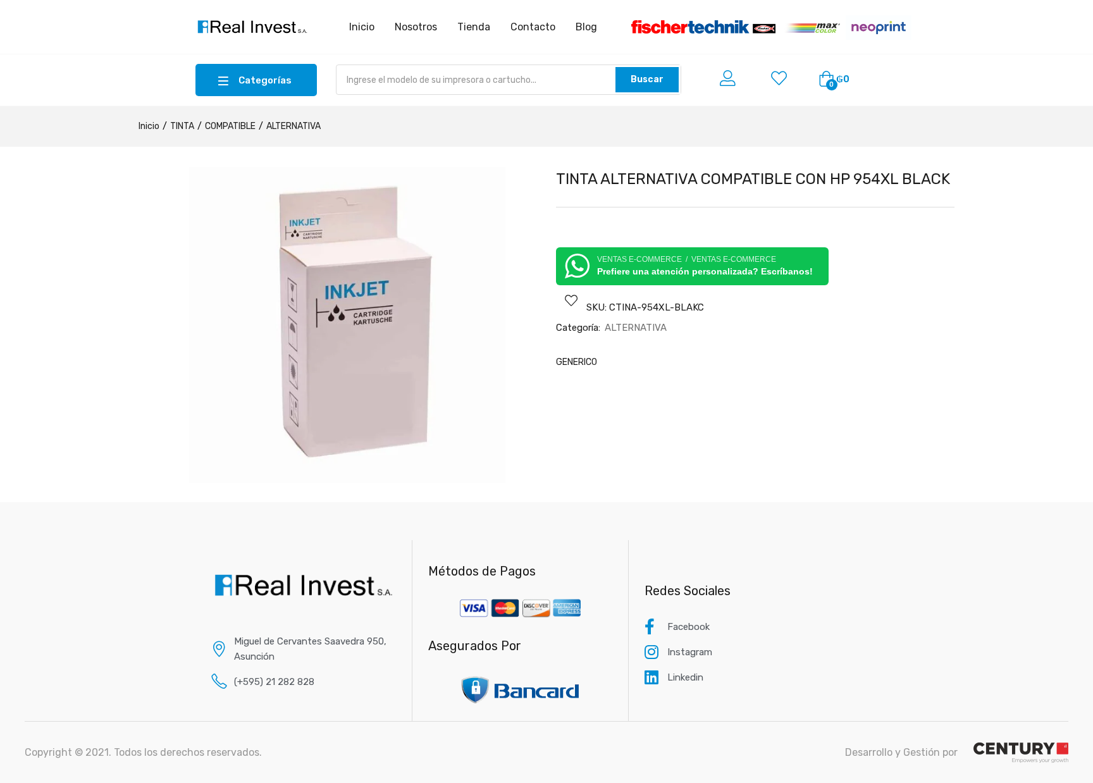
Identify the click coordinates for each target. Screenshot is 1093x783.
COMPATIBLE (230, 126)
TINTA (182, 126)
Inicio (149, 126)
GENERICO (576, 362)
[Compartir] (1051, 14)
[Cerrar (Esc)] (1079, 14)
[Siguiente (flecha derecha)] (1071, 391)
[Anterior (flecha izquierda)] (22, 391)
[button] (833, 80)
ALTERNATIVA (293, 126)
